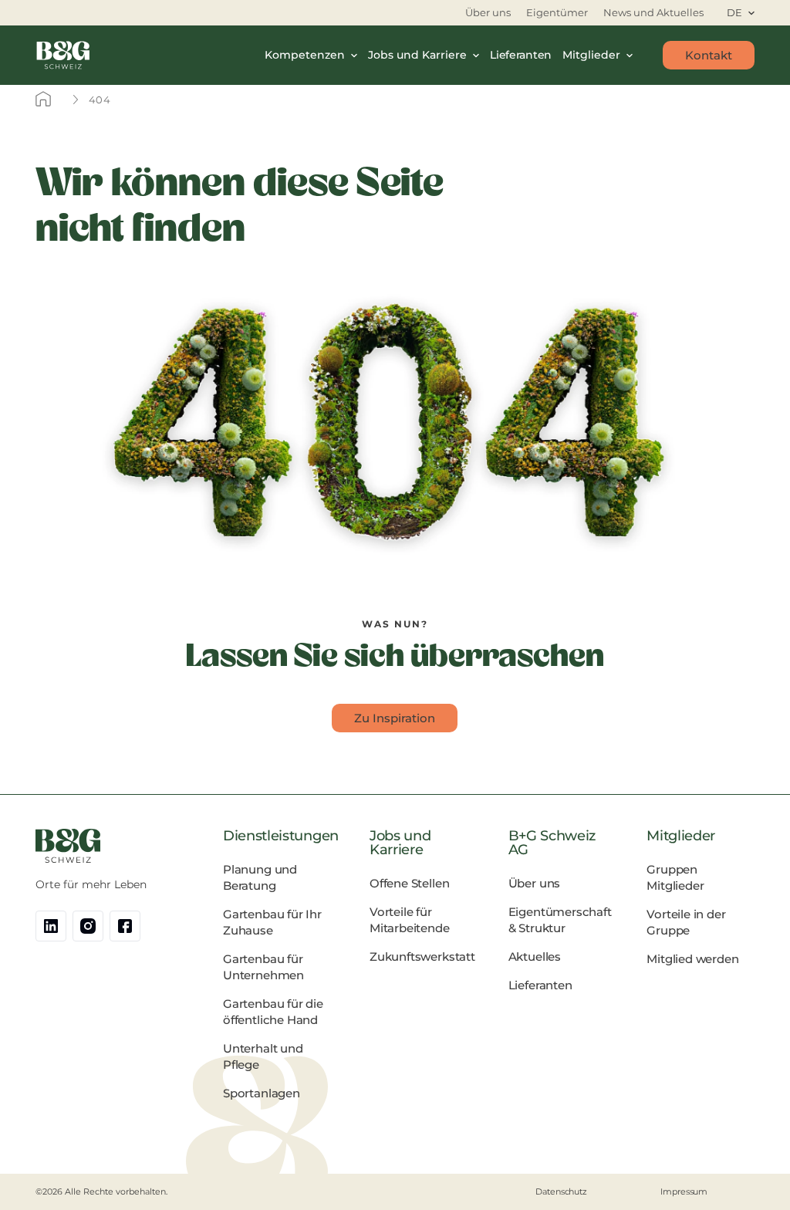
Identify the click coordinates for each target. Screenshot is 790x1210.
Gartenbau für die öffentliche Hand (273, 1011)
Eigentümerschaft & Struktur (560, 919)
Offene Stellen (409, 883)
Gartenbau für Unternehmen (263, 966)
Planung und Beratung (260, 877)
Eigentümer (557, 13)
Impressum (683, 1191)
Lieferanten (521, 55)
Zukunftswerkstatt (422, 956)
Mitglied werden (692, 958)
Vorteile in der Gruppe (686, 922)
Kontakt (708, 55)
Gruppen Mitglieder (675, 877)
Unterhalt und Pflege (263, 1056)
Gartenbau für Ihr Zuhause (272, 922)
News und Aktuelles (653, 13)
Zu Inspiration (394, 718)
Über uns (488, 13)
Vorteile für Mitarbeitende (410, 919)
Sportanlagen (261, 1093)
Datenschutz (561, 1191)
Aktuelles (534, 956)
